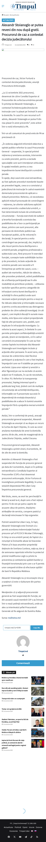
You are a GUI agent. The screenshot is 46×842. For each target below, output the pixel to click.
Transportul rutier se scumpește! (13, 698)
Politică (18, 827)
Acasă (6, 15)
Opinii (25, 827)
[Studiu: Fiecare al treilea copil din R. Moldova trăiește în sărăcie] (37, 733)
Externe (39, 827)
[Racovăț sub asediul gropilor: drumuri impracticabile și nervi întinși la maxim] (37, 691)
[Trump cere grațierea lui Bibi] (37, 712)
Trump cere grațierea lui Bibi (12, 709)
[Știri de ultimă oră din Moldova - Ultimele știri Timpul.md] (23, 6)
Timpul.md (8, 45)
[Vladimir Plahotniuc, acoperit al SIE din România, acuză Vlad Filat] (37, 722)
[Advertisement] (23, 778)
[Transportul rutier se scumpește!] (37, 701)
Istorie (31, 827)
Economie (14, 831)
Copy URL (36, 628)
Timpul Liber (24, 831)
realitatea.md (14, 617)
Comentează (23, 663)
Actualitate (14, 15)
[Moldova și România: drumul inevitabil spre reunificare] (37, 680)
